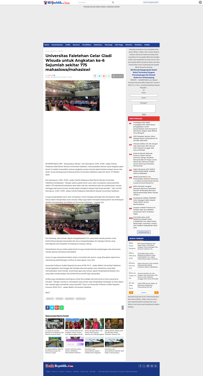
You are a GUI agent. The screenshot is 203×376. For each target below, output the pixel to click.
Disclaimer (76, 371)
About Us (54, 371)
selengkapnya (143, 232)
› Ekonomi (53, 51)
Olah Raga (119, 45)
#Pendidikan (70, 298)
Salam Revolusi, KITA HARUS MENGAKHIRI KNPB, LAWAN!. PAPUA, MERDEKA (144, 171)
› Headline (60, 51)
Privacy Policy (84, 371)
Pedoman (69, 371)
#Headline (59, 298)
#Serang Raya (81, 298)
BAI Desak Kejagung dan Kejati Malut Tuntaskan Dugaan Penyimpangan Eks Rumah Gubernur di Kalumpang (148, 246)
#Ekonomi (50, 298)
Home (46, 45)
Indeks (147, 45)
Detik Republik (133, 371)
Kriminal (129, 45)
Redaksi (48, 371)
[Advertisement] (101, 26)
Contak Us (61, 371)
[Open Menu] (200, 2)
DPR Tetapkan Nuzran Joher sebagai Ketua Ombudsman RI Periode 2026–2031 (145, 138)
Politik (67, 45)
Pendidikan (86, 45)
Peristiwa (138, 45)
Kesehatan (98, 45)
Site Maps (92, 371)
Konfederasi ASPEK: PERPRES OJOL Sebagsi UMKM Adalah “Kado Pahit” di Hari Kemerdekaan (144, 201)
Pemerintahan (57, 45)
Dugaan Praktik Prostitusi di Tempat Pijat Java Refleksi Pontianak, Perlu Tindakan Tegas (144, 211)
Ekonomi (76, 45)
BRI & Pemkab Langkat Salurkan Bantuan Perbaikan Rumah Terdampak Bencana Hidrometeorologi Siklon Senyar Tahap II (145, 190)
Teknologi (108, 45)
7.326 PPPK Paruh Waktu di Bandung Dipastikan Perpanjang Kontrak (147, 285)
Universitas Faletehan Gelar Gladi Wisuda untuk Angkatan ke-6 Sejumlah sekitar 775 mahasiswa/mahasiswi (78, 62)
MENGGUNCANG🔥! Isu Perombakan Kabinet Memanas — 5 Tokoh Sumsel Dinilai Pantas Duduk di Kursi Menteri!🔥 (145, 180)
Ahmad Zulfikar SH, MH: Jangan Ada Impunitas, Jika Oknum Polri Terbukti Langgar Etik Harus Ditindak (145, 147)
